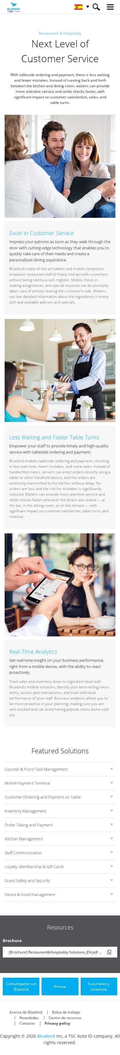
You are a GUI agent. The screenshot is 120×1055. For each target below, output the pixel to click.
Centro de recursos (65, 1017)
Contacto (27, 1023)
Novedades (29, 1017)
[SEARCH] (96, 7)
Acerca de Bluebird (26, 1012)
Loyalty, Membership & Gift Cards (34, 866)
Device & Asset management (30, 894)
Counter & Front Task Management (36, 769)
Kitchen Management (24, 839)
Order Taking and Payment (29, 825)
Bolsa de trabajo (66, 1012)
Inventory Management (25, 811)
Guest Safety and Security (27, 880)
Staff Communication (23, 852)
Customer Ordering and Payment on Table (43, 797)
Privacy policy (57, 1023)
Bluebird (46, 1036)
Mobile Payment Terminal (27, 783)
